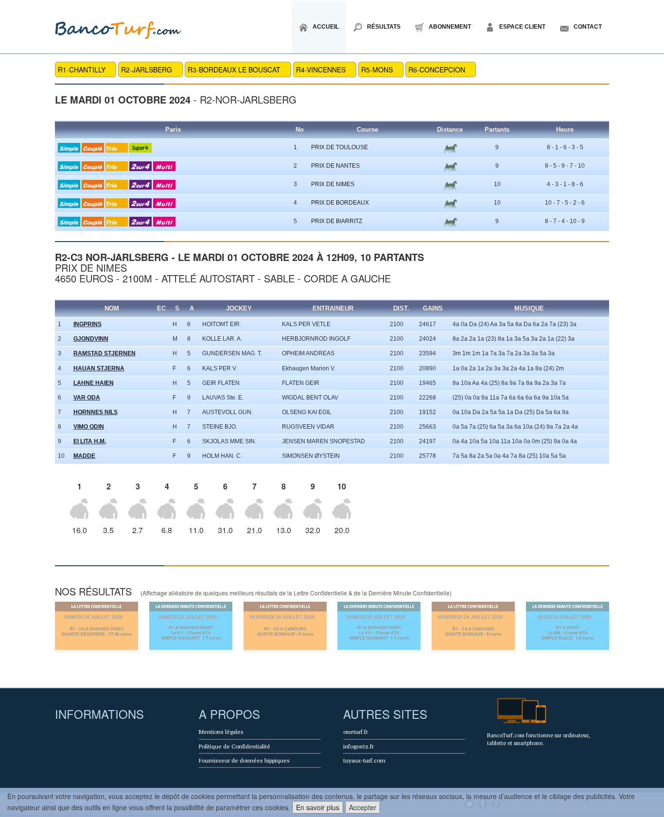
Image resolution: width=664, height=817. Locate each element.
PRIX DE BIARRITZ (336, 221)
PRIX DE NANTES (335, 165)
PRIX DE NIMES (332, 184)
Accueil (326, 26)
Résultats (384, 26)
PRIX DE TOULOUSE (339, 147)
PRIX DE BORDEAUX (340, 202)
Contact (588, 26)
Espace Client (522, 26)
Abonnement (450, 26)
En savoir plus (317, 807)
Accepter (362, 807)
